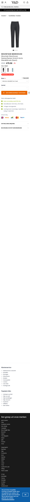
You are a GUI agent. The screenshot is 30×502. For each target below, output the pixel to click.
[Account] (5, 2)
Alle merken (6, 405)
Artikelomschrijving (8, 123)
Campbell (3, 428)
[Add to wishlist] (29, 92)
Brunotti (3, 432)
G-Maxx (3, 482)
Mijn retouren (6, 400)
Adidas (3, 459)
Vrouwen (3, 15)
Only (2, 422)
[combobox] (15, 7)
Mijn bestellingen (7, 398)
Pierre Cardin (4, 470)
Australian (3, 476)
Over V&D (5, 383)
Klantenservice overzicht (9, 370)
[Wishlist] (24, 2)
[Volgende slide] (29, 10)
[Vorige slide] (1, 10)
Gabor (2, 434)
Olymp (3, 484)
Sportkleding (12, 15)
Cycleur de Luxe (5, 466)
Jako (2, 440)
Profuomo (4, 453)
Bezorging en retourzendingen (11, 128)
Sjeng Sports (4, 447)
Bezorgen (5, 374)
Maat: (3, 78)
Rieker (2, 438)
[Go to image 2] (14, 50)
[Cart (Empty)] (27, 2)
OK (25, 495)
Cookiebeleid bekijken (8, 499)
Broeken (18, 15)
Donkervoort (4, 486)
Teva (2, 465)
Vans (2, 461)
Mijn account (6, 396)
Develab (3, 480)
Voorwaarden (6, 380)
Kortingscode (6, 385)
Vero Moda (4, 426)
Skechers (3, 449)
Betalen (5, 378)
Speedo (3, 457)
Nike (2, 451)
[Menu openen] (2, 2)
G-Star (3, 474)
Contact (5, 382)
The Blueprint (4, 436)
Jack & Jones (4, 420)
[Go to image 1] (13, 50)
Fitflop (3, 468)
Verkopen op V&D (7, 394)
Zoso (2, 443)
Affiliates (5, 403)
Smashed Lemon (5, 424)
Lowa (2, 463)
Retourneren (6, 376)
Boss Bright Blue (5, 430)
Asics (2, 455)
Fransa (3, 478)
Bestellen (5, 372)
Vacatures (5, 401)
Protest (3, 441)
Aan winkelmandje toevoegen (15, 93)
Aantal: (3, 85)
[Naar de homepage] (14, 2)
